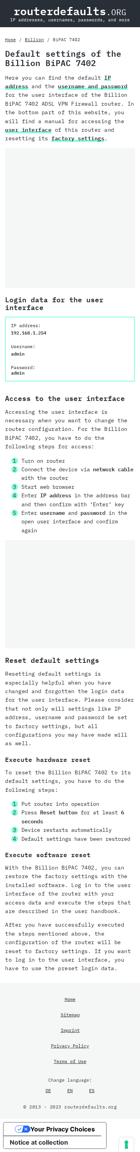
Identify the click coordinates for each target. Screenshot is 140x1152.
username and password (93, 86)
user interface (28, 129)
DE (48, 1090)
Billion (34, 39)
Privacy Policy (70, 1045)
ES (91, 1090)
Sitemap (70, 1014)
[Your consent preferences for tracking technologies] (126, 1144)
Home (10, 39)
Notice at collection (39, 1142)
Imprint (70, 1030)
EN (70, 1090)
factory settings (77, 138)
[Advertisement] (70, 218)
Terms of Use (70, 1061)
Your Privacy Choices (62, 1129)
